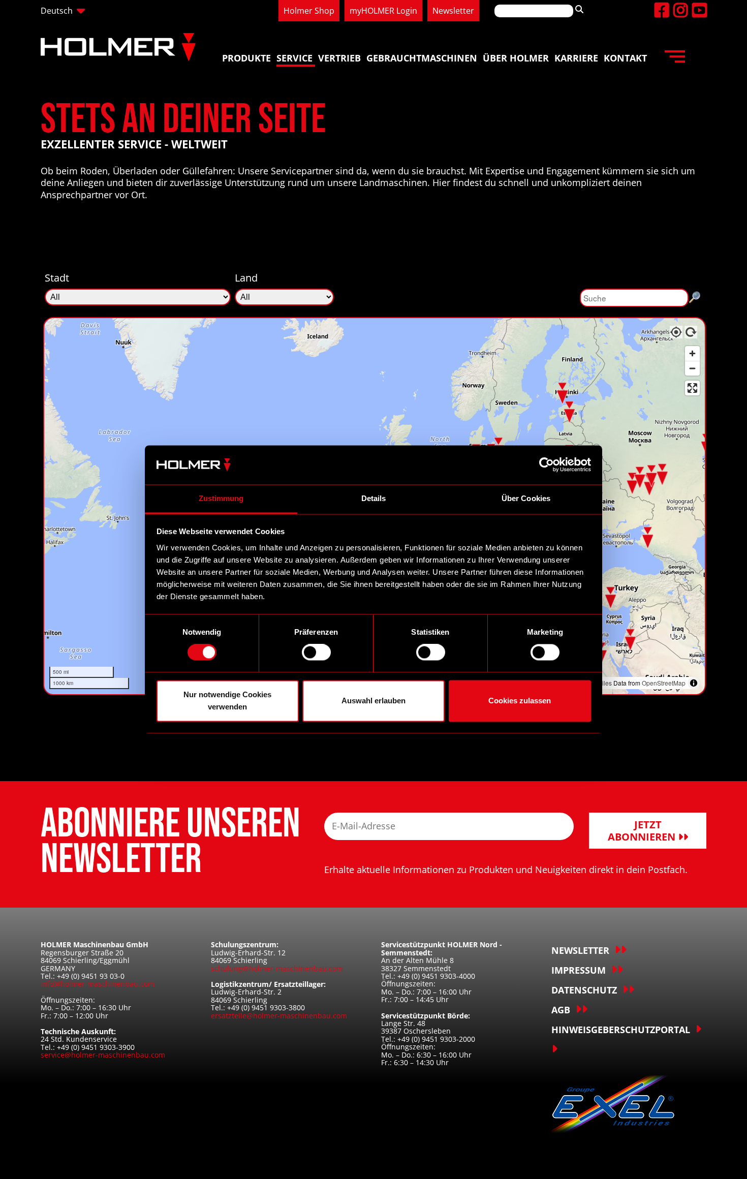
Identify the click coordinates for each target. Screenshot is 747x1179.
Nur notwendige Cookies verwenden (227, 700)
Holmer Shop (309, 10)
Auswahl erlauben (373, 700)
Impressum (578, 970)
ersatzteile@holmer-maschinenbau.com (279, 1015)
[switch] (316, 652)
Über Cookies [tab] (526, 498)
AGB (560, 1010)
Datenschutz (584, 990)
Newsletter (453, 10)
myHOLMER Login (383, 10)
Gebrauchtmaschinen (421, 58)
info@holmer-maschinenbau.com (97, 983)
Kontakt (625, 58)
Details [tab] (373, 498)
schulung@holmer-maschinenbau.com (277, 968)
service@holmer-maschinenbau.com (103, 1055)
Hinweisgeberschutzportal (620, 1029)
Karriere (576, 58)
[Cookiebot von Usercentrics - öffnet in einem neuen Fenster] (546, 465)
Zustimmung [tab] (221, 498)
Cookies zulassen (519, 700)
